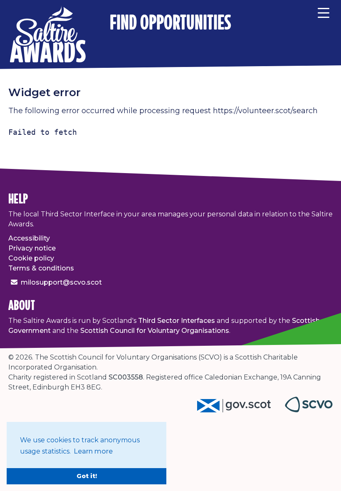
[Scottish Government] (241, 410)
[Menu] (323, 11)
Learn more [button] (93, 451)
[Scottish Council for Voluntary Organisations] (309, 410)
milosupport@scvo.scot (61, 282)
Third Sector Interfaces (176, 321)
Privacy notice (32, 248)
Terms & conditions (41, 268)
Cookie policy (31, 258)
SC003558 (126, 377)
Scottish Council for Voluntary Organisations (154, 331)
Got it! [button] (87, 476)
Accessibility (29, 238)
